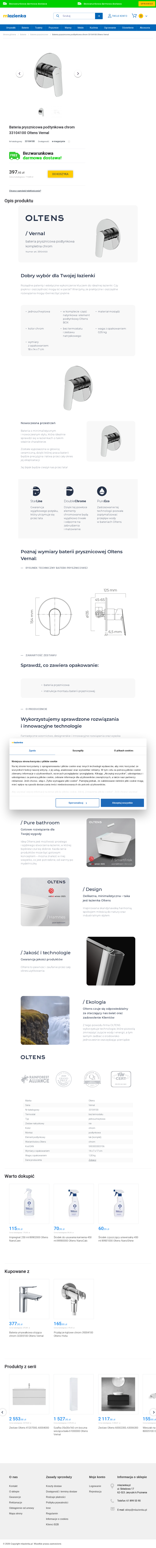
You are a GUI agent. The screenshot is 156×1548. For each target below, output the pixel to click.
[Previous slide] (19, 73)
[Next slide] (78, 73)
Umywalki (11, 27)
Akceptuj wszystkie (122, 802)
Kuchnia (94, 27)
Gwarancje (15, 1497)
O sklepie (14, 1491)
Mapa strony (15, 1513)
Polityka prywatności (57, 1502)
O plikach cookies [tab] (123, 750)
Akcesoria (145, 27)
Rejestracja (95, 1491)
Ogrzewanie (110, 27)
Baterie (25, 27)
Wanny (68, 27)
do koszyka (60, 174)
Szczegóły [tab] (78, 750)
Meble (81, 27)
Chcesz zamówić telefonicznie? (25, 191)
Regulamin (52, 1513)
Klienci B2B (52, 1524)
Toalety (38, 27)
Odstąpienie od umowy (21, 1508)
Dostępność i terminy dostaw (61, 1491)
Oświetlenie (128, 27)
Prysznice (53, 27)
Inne (48, 1508)
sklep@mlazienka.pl (136, 1510)
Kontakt (13, 1486)
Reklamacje (15, 1502)
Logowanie (95, 1486)
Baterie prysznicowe (39, 34)
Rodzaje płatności (56, 1497)
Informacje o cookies (57, 1519)
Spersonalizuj (76, 802)
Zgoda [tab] (32, 750)
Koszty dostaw (54, 1486)
